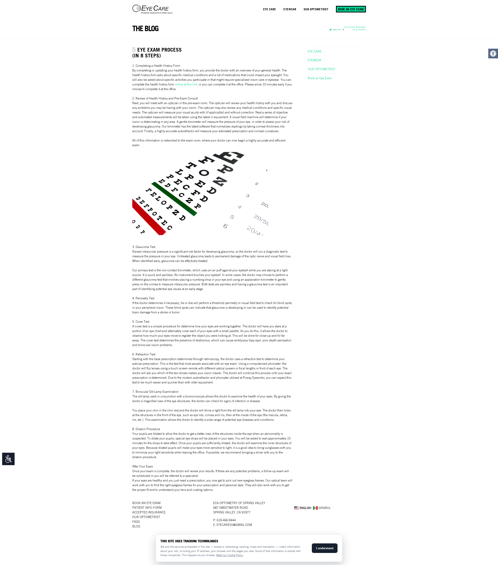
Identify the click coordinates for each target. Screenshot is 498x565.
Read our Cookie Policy (229, 555)
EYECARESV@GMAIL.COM (234, 525)
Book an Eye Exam (320, 78)
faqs (136, 521)
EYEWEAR (314, 60)
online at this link (186, 84)
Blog (136, 526)
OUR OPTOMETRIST (322, 69)
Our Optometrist (146, 517)
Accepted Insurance (149, 512)
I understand (324, 548)
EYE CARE (315, 51)
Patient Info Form (147, 507)
